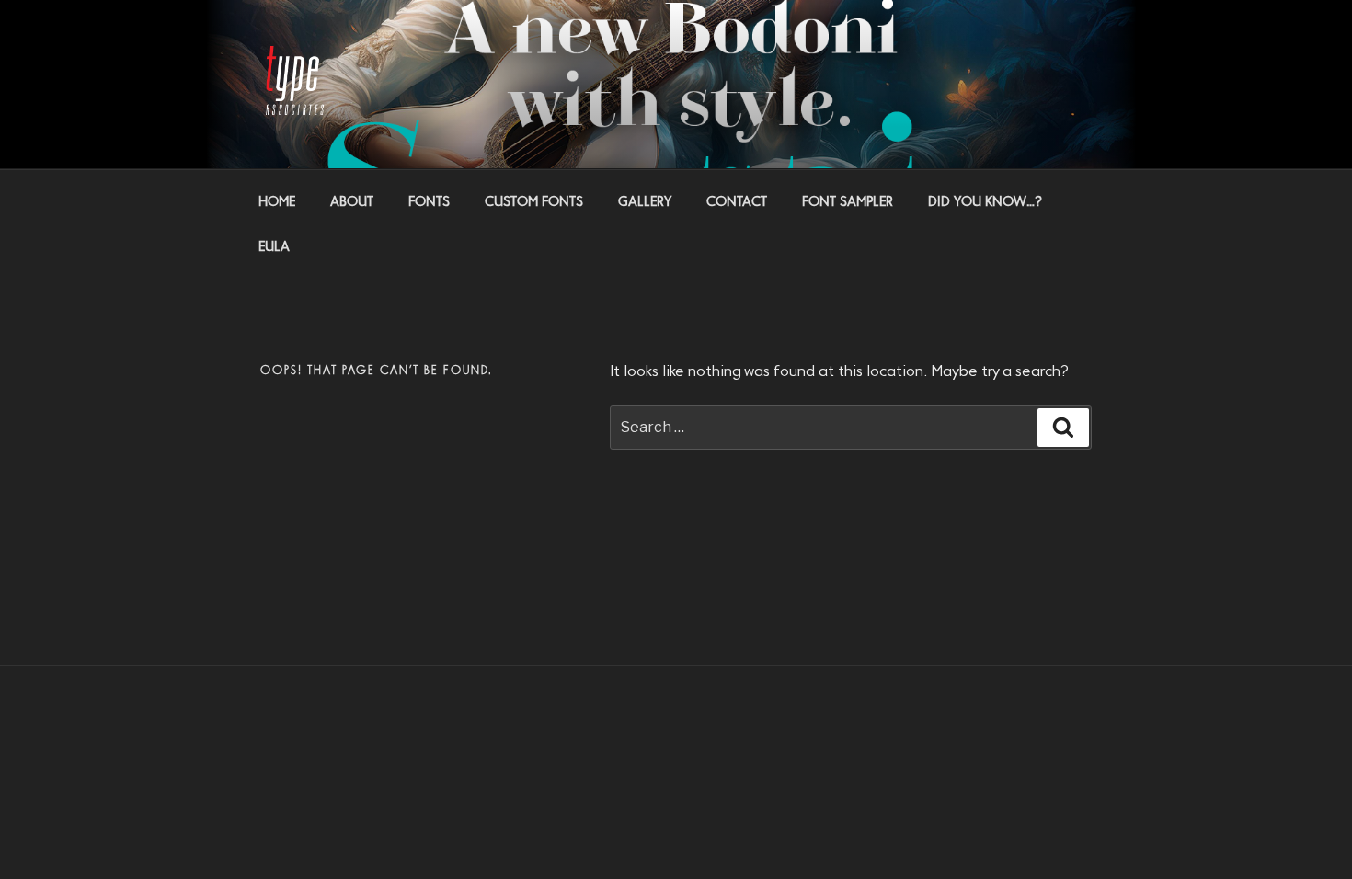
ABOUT (351, 202)
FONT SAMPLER (847, 202)
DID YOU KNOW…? (985, 202)
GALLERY (644, 202)
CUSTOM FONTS (534, 202)
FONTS (429, 202)
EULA (274, 247)
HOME (276, 202)
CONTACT (736, 202)
